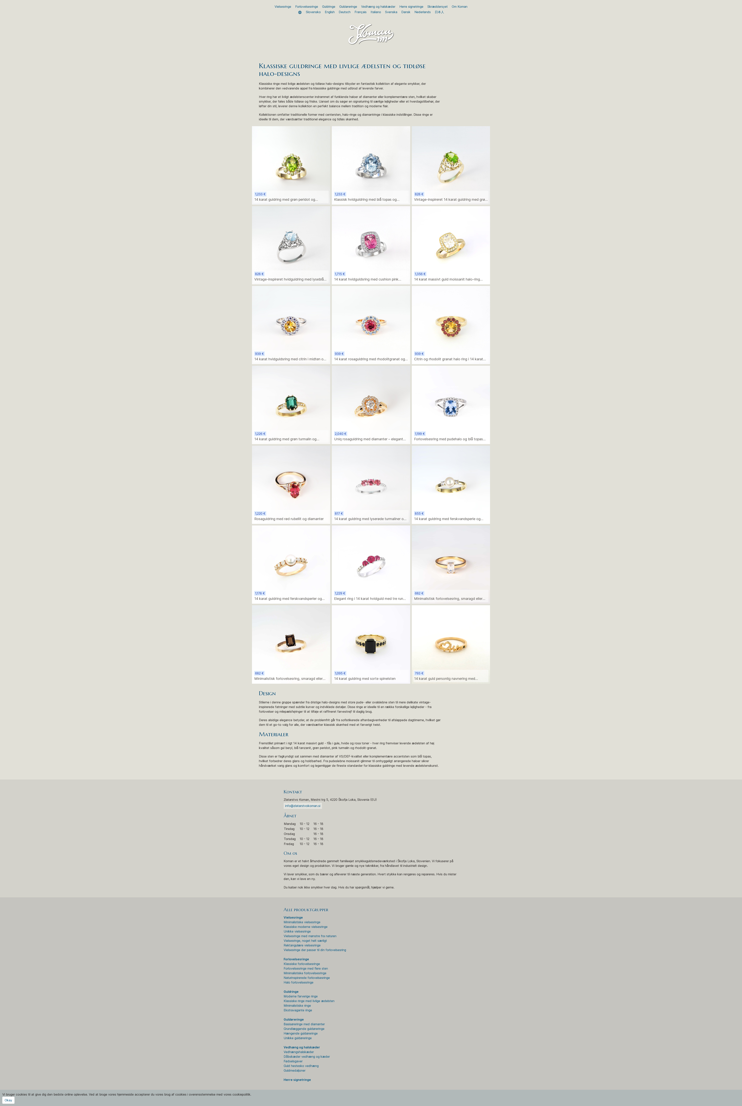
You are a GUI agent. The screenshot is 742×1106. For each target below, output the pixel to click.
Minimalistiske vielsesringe (302, 922)
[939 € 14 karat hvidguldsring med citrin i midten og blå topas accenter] (291, 325)
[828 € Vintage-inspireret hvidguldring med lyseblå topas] (291, 245)
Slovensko (313, 12)
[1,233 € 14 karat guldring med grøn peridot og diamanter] (291, 165)
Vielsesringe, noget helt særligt (305, 941)
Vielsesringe (283, 7)
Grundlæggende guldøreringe (304, 1029)
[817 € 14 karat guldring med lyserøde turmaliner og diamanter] (371, 484)
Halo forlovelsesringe (298, 982)
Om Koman (459, 7)
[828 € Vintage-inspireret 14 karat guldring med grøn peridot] (451, 165)
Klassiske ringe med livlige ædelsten (309, 1001)
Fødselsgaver (293, 1061)
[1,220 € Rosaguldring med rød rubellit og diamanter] (291, 484)
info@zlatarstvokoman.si (302, 806)
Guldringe (328, 7)
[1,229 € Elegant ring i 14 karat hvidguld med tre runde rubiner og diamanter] (371, 564)
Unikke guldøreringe (298, 1038)
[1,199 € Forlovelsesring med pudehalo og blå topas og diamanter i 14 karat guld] (451, 404)
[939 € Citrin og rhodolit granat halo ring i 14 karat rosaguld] (451, 325)
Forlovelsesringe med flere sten (306, 968)
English (330, 12)
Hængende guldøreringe (301, 1033)
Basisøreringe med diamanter (304, 1024)
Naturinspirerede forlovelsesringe (307, 978)
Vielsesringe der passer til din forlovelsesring (315, 950)
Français (361, 12)
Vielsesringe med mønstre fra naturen (310, 936)
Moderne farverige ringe (301, 996)
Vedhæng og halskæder (378, 7)
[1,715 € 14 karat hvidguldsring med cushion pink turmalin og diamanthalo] (371, 245)
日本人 (439, 12)
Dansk (405, 12)
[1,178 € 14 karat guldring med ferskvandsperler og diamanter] (291, 564)
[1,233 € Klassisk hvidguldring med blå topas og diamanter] (371, 165)
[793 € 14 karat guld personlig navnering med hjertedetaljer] (451, 644)
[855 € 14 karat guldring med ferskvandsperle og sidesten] (451, 484)
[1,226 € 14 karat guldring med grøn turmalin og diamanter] (291, 404)
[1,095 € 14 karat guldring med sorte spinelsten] (371, 644)
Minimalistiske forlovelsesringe (305, 973)
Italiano (376, 12)
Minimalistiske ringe (297, 1005)
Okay (8, 1100)
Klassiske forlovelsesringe (302, 964)
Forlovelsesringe (306, 7)
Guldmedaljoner (294, 1070)
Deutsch (345, 12)
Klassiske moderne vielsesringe (306, 927)
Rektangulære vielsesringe (302, 945)
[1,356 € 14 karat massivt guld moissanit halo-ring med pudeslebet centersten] (451, 245)
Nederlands (422, 12)
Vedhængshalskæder (299, 1052)
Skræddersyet (437, 7)
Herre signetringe (411, 7)
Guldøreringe (348, 7)
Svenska (391, 12)
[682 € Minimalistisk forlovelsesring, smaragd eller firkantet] (451, 564)
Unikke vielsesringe (297, 931)
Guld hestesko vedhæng (301, 1066)
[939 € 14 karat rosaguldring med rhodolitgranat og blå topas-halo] (371, 325)
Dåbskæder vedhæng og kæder (307, 1056)
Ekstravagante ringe (298, 1010)
